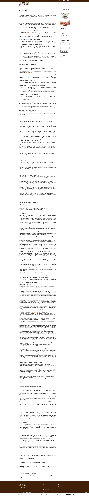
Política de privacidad (28, 492)
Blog (63, 3)
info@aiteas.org (37, 49)
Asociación (47, 3)
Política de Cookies (73, 494)
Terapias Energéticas (64, 35)
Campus (66, 3)
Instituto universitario (40, 3)
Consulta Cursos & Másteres (47, 486)
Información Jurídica (64, 30)
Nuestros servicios (46, 489)
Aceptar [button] (68, 494)
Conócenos (59, 3)
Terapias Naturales (63, 37)
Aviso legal (24, 492)
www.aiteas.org (29, 32)
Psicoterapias (62, 33)
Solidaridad (53, 3)
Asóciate (44, 488)
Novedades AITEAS (63, 31)
